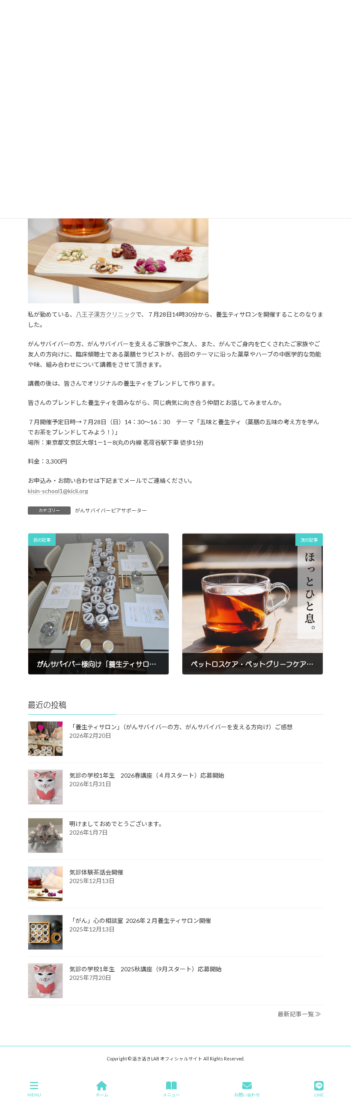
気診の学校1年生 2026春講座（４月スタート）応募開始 (146, 775)
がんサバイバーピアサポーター (111, 510)
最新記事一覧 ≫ (299, 1014)
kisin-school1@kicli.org (58, 490)
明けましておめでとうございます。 (117, 823)
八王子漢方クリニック (106, 314)
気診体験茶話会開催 (96, 872)
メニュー (171, 1094)
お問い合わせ (247, 1094)
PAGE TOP (337, 1062)
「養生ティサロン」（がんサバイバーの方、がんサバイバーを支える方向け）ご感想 (181, 727)
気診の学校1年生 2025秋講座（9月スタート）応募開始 (145, 969)
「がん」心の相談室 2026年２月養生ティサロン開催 (140, 920)
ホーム (101, 1094)
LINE (319, 1094)
